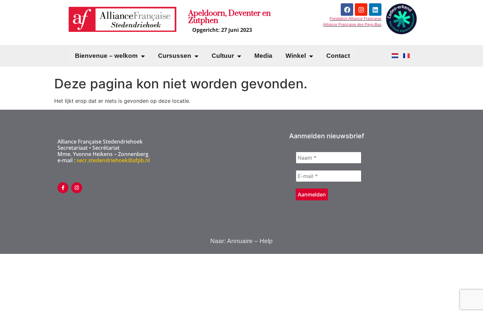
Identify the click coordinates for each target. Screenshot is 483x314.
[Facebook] (347, 9)
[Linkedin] (375, 9)
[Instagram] (361, 9)
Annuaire (240, 240)
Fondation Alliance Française (355, 18)
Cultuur (223, 55)
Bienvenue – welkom (106, 55)
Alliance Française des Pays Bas (352, 24)
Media (263, 55)
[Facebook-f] (63, 187)
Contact (338, 55)
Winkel (296, 55)
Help (266, 240)
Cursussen (174, 55)
